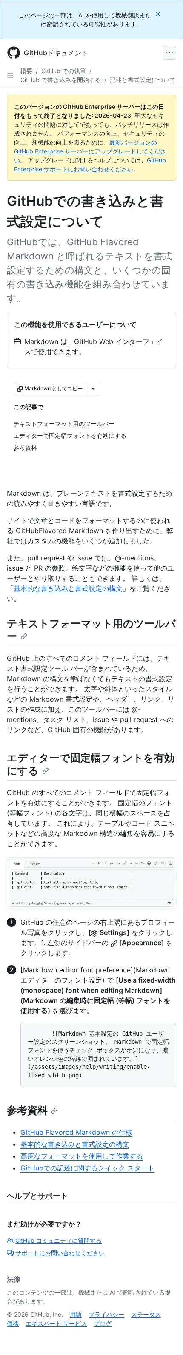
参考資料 (27, 1110)
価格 (13, 1323)
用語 (76, 1314)
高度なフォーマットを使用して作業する (81, 1156)
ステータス (146, 1314)
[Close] (159, 14)
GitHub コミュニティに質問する (58, 1240)
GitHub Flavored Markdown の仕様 (76, 1132)
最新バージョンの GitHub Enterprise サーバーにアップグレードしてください (90, 151)
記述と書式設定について (142, 79)
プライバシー (106, 1314)
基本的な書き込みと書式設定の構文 (68, 588)
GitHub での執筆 (63, 70)
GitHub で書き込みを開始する (60, 79)
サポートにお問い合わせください (60, 1252)
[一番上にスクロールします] (164, 1336)
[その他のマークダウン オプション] (93, 388)
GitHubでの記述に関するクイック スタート (87, 1168)
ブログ (103, 1323)
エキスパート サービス (56, 1323)
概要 (26, 70)
